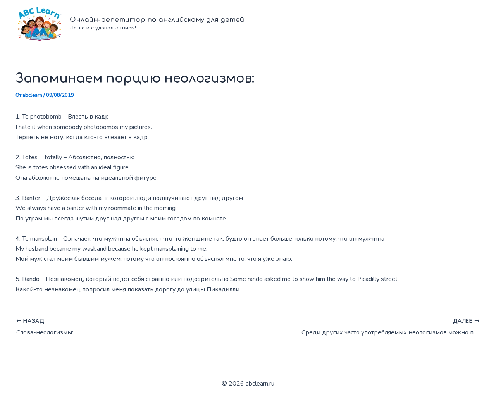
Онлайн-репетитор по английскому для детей (157, 19)
